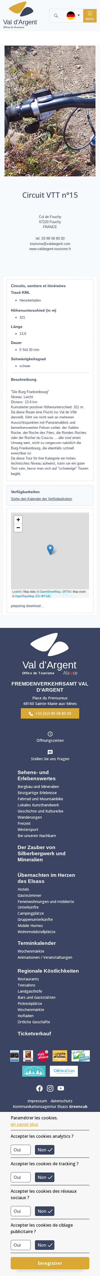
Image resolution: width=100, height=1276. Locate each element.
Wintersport (28, 829)
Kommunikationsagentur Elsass (50, 1106)
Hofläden (26, 1015)
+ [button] (18, 519)
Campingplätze (31, 913)
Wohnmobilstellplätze (36, 931)
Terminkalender (37, 943)
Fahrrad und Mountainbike (40, 798)
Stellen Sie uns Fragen (50, 758)
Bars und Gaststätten (36, 997)
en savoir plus (24, 1124)
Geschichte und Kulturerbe (40, 811)
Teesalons (26, 985)
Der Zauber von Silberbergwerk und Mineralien (42, 853)
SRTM (66, 591)
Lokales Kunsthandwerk (38, 804)
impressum (37, 1100)
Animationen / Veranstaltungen (45, 957)
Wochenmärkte (31, 951)
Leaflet (16, 591)
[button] (73, 15)
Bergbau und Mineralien (38, 786)
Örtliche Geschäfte (34, 1021)
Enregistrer (50, 1263)
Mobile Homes (30, 925)
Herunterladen (30, 300)
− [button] (18, 527)
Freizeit (24, 823)
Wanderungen (30, 817)
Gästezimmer (29, 895)
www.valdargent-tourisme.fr (50, 249)
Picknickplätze (30, 1003)
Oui (17, 1150)
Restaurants (28, 978)
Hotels (23, 889)
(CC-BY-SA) (43, 596)
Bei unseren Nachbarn (37, 835)
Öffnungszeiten (50, 740)
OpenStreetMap (50, 591)
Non (42, 1150)
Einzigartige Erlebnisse (37, 792)
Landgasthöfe (30, 991)
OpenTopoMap (24, 596)
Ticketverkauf (34, 1033)
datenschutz (62, 1100)
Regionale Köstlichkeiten (48, 971)
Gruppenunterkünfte (35, 919)
